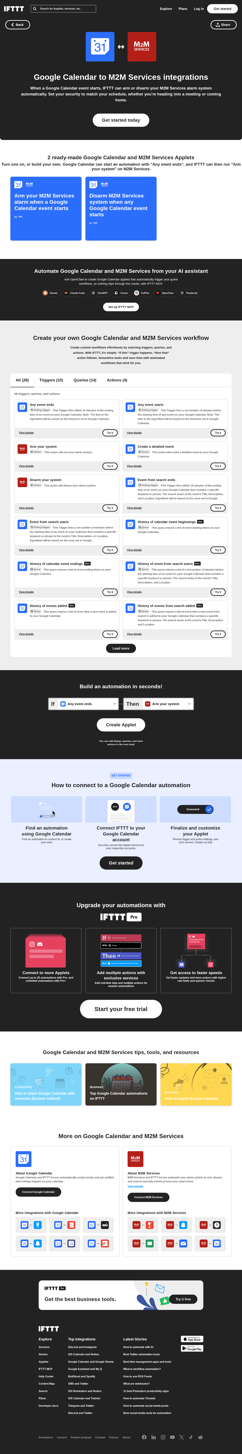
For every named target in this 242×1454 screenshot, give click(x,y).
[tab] (22, 380)
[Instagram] (163, 1437)
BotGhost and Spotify (81, 1376)
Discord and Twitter (80, 1413)
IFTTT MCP (46, 1369)
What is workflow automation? (142, 1369)
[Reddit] (200, 1437)
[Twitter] (182, 1437)
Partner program (81, 1437)
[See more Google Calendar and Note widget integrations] (64, 1225)
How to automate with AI (138, 1347)
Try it (110, 432)
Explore (166, 8)
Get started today (121, 120)
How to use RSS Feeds (137, 1376)
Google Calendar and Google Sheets (91, 1361)
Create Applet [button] (121, 724)
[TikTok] (191, 1437)
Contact (100, 1437)
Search (43, 1391)
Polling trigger (42, 410)
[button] (121, 863)
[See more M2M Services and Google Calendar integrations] (210, 1243)
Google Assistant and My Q (85, 1369)
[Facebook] (144, 1437)
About (126, 1437)
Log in (199, 8)
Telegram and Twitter (81, 1405)
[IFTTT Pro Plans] (200, 522)
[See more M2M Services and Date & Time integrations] (210, 1225)
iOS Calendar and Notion (83, 1354)
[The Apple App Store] (192, 1339)
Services (44, 1347)
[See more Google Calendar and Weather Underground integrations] (98, 1225)
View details (26, 432)
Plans (183, 8)
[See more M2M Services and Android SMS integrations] (143, 1243)
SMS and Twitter (78, 1383)
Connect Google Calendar (38, 1192)
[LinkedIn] (154, 1437)
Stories (43, 1354)
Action (37, 452)
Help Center (46, 1376)
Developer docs (48, 1405)
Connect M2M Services (148, 1197)
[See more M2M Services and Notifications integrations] (176, 1225)
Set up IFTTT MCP (121, 307)
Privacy (114, 1437)
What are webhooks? (136, 1383)
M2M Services (134, 77)
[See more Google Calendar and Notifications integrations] (31, 1243)
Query (145, 527)
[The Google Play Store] (192, 1349)
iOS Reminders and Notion (84, 1391)
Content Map (47, 1383)
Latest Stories (135, 1339)
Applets (43, 1361)
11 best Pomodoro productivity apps (146, 1391)
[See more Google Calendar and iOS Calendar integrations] (64, 1243)
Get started (222, 9)
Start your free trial (121, 1009)
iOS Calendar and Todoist (84, 1398)
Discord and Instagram (82, 1347)
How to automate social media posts (145, 1405)
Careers (62, 1437)
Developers (46, 1437)
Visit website (135, 1186)
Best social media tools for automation (147, 1413)
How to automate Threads (139, 1398)
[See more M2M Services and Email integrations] (176, 1243)
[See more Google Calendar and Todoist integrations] (98, 1243)
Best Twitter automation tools (141, 1354)
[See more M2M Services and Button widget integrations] (143, 1225)
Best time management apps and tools (147, 1361)
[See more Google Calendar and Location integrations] (31, 1225)
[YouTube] (172, 1437)
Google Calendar (65, 77)
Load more (121, 648)
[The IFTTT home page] (14, 9)
